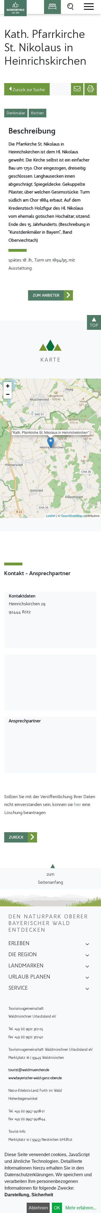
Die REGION (22, 954)
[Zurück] (68, 295)
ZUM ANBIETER (46, 295)
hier (77, 804)
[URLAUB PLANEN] (87, 978)
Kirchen (37, 113)
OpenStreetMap (71, 515)
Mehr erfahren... (81, 1207)
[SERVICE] (87, 989)
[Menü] (88, 7)
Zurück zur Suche (28, 89)
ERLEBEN (18, 943)
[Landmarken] (87, 967)
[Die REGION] (87, 956)
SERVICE (18, 987)
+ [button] (8, 385)
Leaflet (50, 515)
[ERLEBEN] (87, 945)
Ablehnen (38, 1207)
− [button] (8, 394)
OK (57, 1207)
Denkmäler (16, 113)
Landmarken (25, 965)
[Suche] (70, 7)
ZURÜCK (16, 837)
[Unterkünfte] (52, 7)
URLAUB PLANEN (29, 976)
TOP (94, 325)
